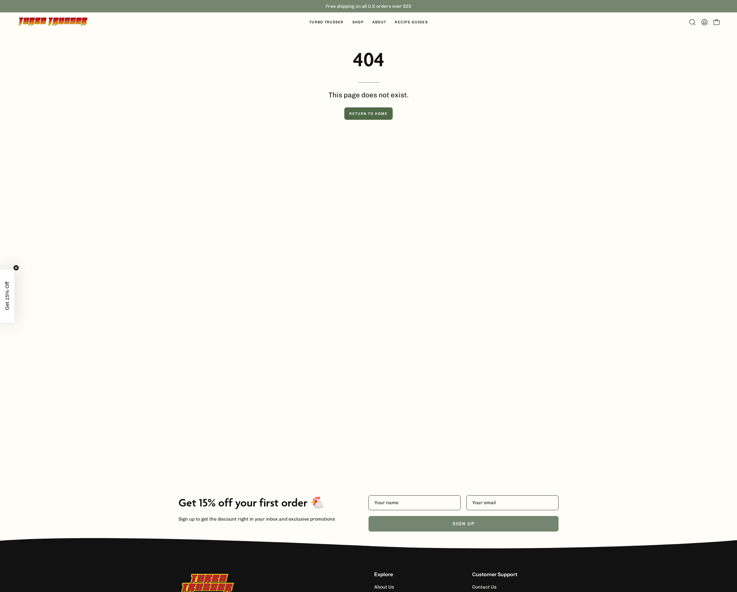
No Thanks (368, 341)
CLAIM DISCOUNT (368, 322)
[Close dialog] (455, 213)
